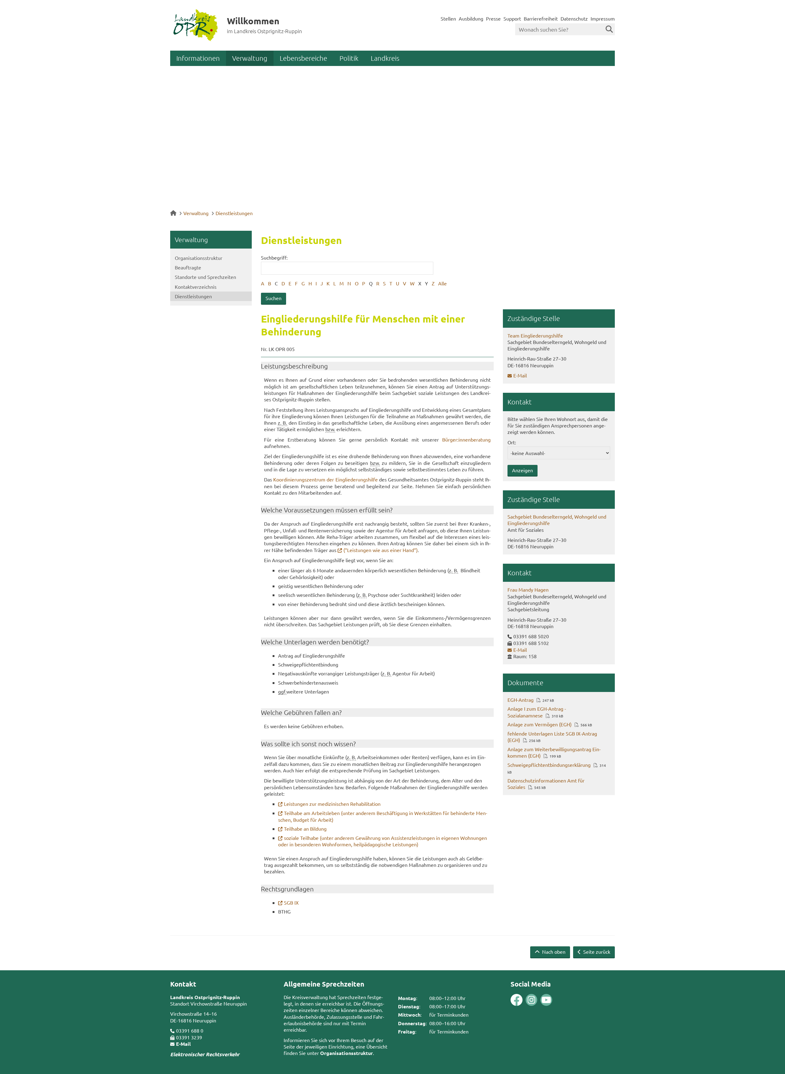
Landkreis (385, 58)
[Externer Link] (517, 1000)
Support (512, 18)
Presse (493, 18)
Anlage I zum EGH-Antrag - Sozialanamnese (536, 711)
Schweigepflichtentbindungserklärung (549, 765)
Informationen (198, 58)
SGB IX (291, 902)
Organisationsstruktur (198, 258)
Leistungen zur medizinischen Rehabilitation (332, 804)
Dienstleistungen (234, 213)
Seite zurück (596, 951)
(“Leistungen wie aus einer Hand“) (380, 550)
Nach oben (553, 951)
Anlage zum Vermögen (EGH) (539, 724)
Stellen (448, 18)
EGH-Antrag (520, 700)
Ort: (511, 442)
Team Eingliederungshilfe (535, 335)
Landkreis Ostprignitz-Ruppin (205, 997)
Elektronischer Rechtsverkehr (204, 1054)
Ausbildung (471, 18)
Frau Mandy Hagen (528, 589)
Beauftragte (188, 267)
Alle (442, 283)
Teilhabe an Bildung (305, 828)
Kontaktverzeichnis (195, 287)
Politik (348, 58)
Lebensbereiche (303, 58)
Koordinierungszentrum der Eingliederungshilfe (325, 479)
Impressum (603, 18)
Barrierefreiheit (541, 18)
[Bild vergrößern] (524, 1000)
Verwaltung (249, 58)
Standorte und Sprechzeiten (205, 277)
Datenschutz (574, 18)
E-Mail (520, 375)
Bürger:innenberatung (466, 439)
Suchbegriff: (274, 257)
